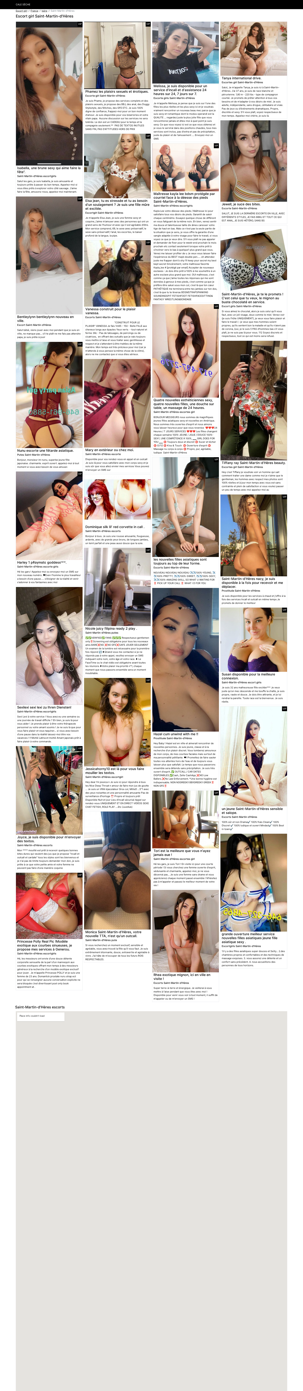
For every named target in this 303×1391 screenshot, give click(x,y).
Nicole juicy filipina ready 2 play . (111, 628)
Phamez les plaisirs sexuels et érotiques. (117, 91)
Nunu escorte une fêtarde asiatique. (45, 450)
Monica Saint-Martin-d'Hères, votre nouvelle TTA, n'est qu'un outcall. (113, 934)
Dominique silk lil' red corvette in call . (115, 527)
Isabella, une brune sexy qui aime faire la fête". (49, 170)
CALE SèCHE (23, 4)
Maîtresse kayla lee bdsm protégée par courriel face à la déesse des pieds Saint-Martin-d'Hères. (184, 198)
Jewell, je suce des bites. (241, 204)
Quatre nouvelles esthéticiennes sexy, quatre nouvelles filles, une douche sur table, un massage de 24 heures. (184, 404)
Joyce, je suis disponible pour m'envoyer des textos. (49, 839)
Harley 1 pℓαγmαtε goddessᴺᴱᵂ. (42, 562)
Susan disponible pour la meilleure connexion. (248, 676)
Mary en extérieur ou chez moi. (109, 450)
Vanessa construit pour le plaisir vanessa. (110, 311)
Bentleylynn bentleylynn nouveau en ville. (45, 319)
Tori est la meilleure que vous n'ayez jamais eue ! (182, 853)
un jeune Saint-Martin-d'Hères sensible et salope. (252, 811)
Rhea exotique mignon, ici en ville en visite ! (182, 977)
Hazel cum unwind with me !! (176, 734)
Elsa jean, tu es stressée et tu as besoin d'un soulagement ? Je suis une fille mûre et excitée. (117, 205)
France (34, 10)
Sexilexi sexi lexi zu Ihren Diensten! (44, 707)
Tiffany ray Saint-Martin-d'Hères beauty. (254, 463)
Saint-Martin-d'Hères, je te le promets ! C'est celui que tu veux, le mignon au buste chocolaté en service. (252, 298)
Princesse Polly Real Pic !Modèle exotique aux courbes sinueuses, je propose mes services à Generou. (44, 945)
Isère (44, 10)
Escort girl (21, 10)
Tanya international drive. (241, 78)
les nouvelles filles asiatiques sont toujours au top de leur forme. (180, 561)
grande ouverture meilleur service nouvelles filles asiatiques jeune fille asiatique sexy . (249, 938)
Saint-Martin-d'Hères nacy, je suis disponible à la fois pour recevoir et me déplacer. (252, 583)
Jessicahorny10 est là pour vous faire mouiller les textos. (114, 771)
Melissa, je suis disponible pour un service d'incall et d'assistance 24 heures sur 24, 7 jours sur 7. (180, 90)
